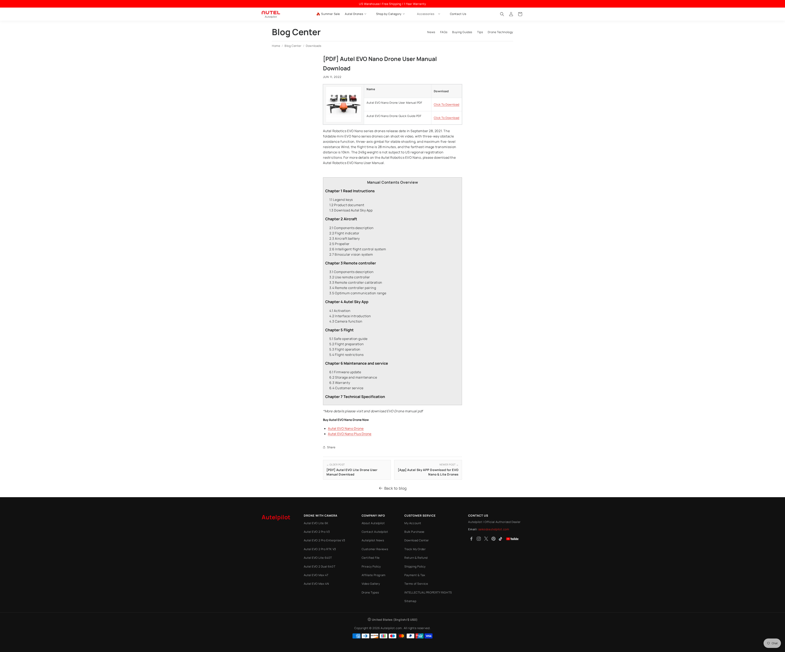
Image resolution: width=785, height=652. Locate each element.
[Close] (490, 288)
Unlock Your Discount (341, 356)
